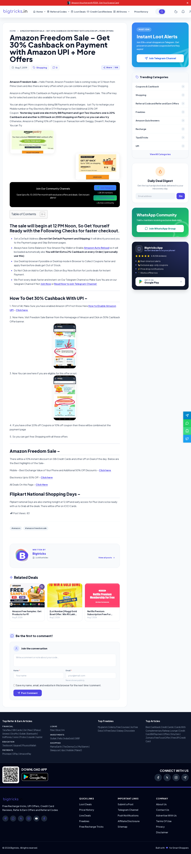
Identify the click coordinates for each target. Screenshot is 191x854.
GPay (15, 753)
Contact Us (162, 809)
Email (69, 670)
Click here (22, 310)
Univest (6, 733)
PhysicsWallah (29, 745)
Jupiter (39, 737)
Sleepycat (55, 750)
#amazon (15, 528)
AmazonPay (25, 753)
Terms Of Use (163, 821)
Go (180, 196)
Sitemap (122, 826)
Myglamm (103, 727)
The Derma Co (70, 746)
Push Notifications (128, 815)
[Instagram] (176, 777)
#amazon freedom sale (36, 528)
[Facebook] (158, 777)
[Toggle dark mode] (176, 12)
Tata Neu (6, 730)
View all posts (105, 558)
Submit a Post (125, 804)
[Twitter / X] (167, 777)
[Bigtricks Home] (15, 12)
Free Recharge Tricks (91, 826)
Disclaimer (162, 832)
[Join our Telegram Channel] (187, 415)
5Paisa (37, 730)
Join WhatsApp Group (162, 228)
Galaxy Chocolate (126, 730)
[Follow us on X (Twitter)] (187, 439)
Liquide (31, 737)
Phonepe (6, 753)
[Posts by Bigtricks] (22, 556)
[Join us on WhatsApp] (187, 423)
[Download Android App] (187, 431)
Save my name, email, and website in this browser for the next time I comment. (58, 685)
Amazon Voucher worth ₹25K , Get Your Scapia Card (95, 2)
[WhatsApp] (13, 818)
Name (16, 670)
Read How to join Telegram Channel (75, 283)
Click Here (42, 484)
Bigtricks (39, 553)
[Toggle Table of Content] (41, 214)
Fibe (52, 730)
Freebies (84, 821)
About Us (161, 804)
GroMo (14, 733)
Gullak (22, 733)
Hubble (70, 750)
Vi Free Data (109, 730)
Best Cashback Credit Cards (159, 727)
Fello (60, 738)
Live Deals (85, 815)
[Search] (162, 11)
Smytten (175, 734)
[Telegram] (185, 777)
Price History (86, 809)
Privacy (160, 826)
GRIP (77, 738)
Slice (58, 730)
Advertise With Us (166, 815)
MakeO (78, 750)
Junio (16, 737)
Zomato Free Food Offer (158, 737)
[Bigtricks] (37, 799)
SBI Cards (17, 730)
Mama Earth (56, 746)
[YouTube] (36, 818)
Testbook (7, 745)
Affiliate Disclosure (129, 821)
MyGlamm (83, 746)
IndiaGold (69, 738)
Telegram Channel (128, 809)
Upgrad (17, 745)
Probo (23, 737)
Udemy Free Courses (119, 727)
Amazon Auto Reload (96, 247)
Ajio (63, 750)
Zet (25, 730)
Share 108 (112, 67)
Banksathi (32, 733)
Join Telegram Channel (162, 58)
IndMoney (7, 737)
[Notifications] (183, 12)
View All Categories (160, 154)
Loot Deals (85, 804)
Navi (30, 730)
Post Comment (29, 693)
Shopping (41, 67)
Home (13, 31)
